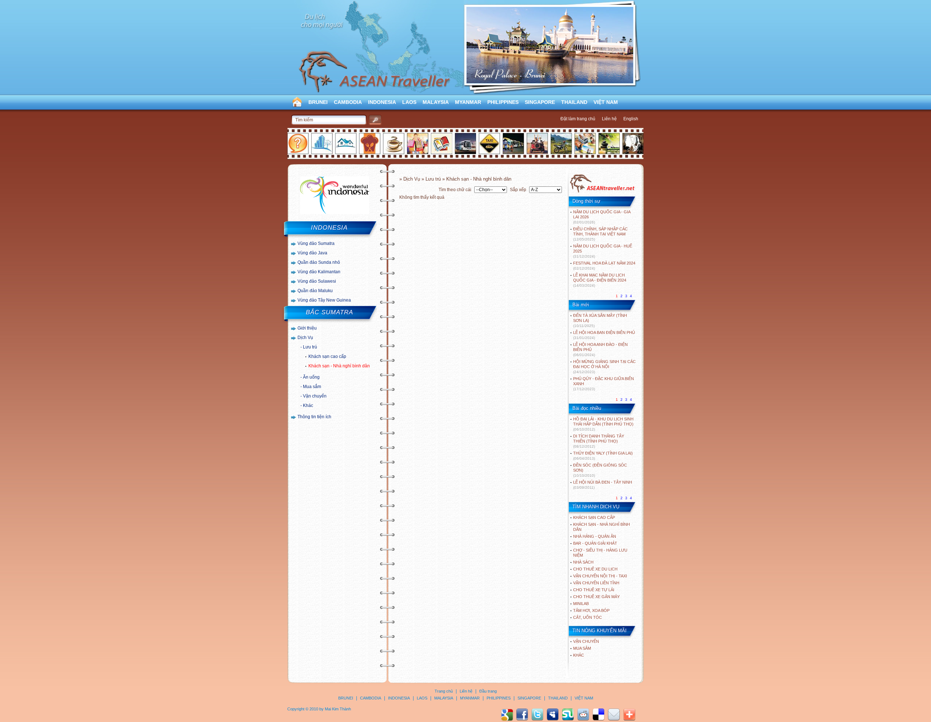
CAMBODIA (348, 102)
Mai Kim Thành (338, 709)
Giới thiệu (307, 328)
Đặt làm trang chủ (577, 118)
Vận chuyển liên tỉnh (596, 583)
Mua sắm (312, 386)
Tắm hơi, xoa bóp (591, 610)
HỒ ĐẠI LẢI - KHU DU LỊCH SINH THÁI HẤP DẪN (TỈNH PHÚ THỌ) (603, 424)
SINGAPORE (540, 102)
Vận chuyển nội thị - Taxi (600, 576)
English (630, 118)
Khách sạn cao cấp (327, 356)
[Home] (602, 191)
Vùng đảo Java (312, 252)
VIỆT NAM (606, 102)
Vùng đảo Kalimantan (318, 271)
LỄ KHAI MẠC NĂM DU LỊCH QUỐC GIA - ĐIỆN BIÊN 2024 (599, 280)
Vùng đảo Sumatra (316, 243)
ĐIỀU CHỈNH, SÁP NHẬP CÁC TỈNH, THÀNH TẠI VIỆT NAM (600, 234)
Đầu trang (488, 691)
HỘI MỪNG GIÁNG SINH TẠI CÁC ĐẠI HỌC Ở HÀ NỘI (604, 366)
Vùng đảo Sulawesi (316, 281)
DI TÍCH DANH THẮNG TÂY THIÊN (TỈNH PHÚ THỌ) (598, 441)
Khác (308, 405)
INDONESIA (382, 102)
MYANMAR (468, 102)
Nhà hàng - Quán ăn (594, 536)
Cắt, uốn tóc (587, 617)
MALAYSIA (436, 102)
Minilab (581, 603)
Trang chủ (444, 691)
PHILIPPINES (503, 102)
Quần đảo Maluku (315, 290)
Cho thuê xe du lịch (595, 569)
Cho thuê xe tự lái (593, 590)
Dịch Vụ (305, 337)
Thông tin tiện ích (314, 416)
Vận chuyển (315, 396)
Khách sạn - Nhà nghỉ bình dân (339, 365)
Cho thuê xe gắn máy (596, 596)
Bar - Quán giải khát (595, 543)
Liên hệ (609, 118)
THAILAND (574, 102)
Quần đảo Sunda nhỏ (318, 262)
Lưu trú (310, 347)
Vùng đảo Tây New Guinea (324, 300)
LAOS (409, 102)
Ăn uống (311, 377)
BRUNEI (318, 102)
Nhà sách (583, 562)
